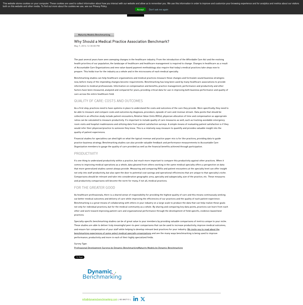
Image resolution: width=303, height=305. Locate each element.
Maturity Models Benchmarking (94, 34)
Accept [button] (140, 9)
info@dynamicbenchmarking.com (99, 299)
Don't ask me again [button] (158, 9)
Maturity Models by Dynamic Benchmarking (160, 247)
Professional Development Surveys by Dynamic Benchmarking (106, 247)
